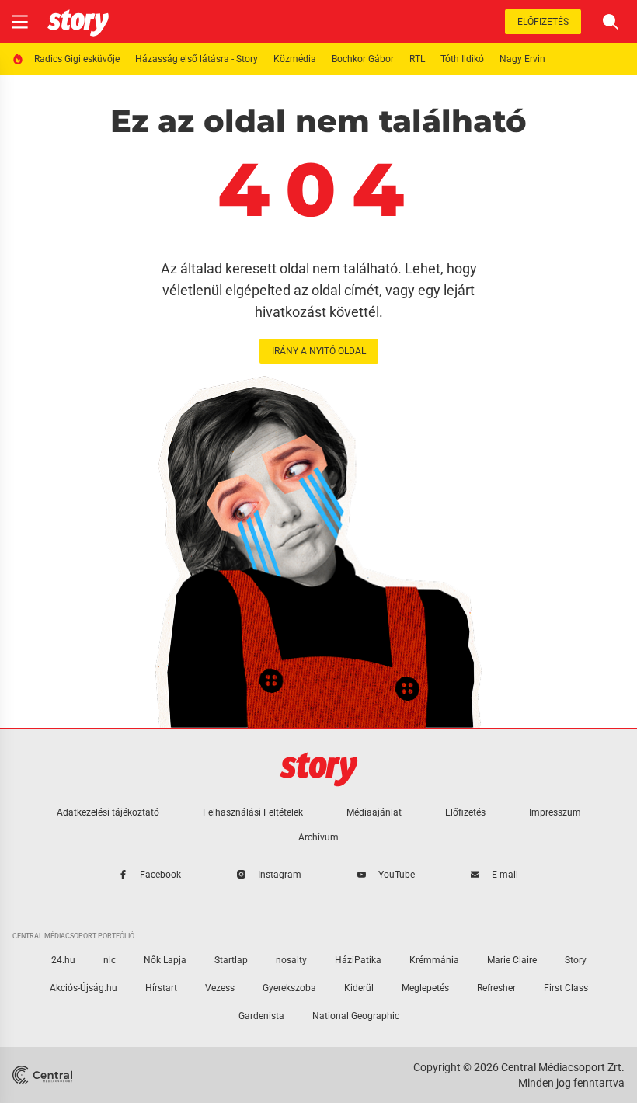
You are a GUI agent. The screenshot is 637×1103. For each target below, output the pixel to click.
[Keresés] (611, 22)
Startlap (231, 960)
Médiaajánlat (374, 812)
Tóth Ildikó (462, 59)
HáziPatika (358, 960)
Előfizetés (543, 21)
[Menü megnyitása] (20, 22)
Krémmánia (434, 960)
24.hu (63, 960)
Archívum (318, 837)
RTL (417, 59)
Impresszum (555, 812)
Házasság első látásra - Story (196, 59)
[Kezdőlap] (78, 21)
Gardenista (261, 1016)
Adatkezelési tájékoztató (108, 812)
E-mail (505, 874)
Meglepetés (425, 988)
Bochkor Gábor (363, 59)
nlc (109, 960)
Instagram (279, 874)
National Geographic (355, 1016)
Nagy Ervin (522, 59)
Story (576, 960)
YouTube (396, 874)
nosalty (291, 960)
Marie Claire (512, 960)
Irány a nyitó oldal (319, 351)
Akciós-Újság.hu (83, 988)
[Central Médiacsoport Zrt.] (43, 1075)
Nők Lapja (165, 960)
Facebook (160, 874)
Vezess (220, 988)
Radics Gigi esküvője (77, 59)
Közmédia (294, 59)
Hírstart (161, 988)
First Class (566, 988)
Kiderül (359, 988)
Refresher (496, 988)
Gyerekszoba (289, 988)
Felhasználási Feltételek (253, 812)
